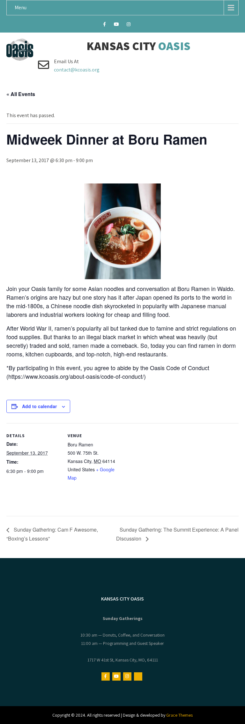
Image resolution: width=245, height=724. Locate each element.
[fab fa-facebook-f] (104, 25)
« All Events (20, 94)
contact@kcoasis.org (77, 69)
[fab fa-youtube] (116, 25)
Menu (20, 7)
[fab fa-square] (140, 25)
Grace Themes (179, 715)
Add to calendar (39, 406)
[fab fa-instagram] (128, 25)
